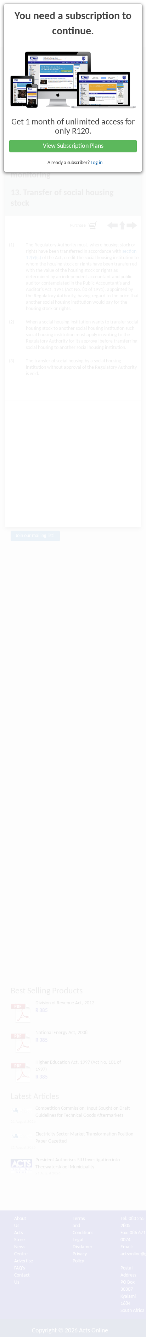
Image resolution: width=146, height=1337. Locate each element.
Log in (96, 162)
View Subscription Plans (73, 146)
